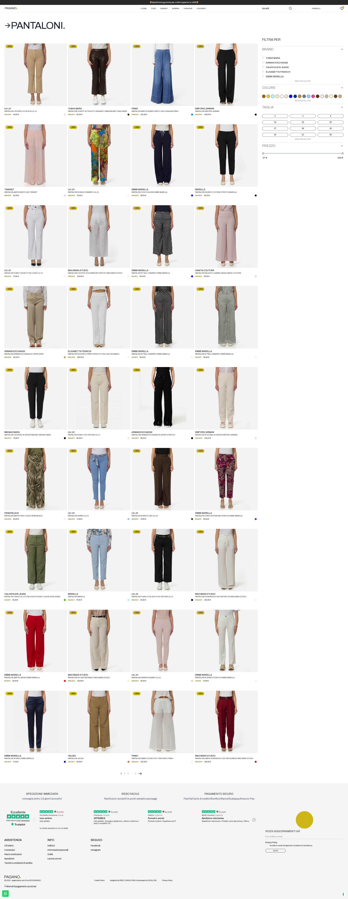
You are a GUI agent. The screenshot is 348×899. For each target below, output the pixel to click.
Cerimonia (188, 8)
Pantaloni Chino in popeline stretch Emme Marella (218, 516)
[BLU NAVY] (295, 96)
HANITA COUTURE (204, 270)
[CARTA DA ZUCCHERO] (304, 96)
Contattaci (9, 850)
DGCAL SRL (152, 880)
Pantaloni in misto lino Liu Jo (145, 516)
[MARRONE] (128, 115)
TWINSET (9, 189)
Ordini (50, 854)
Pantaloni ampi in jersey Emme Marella (22, 678)
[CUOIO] (335, 96)
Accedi (265, 8)
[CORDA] (326, 96)
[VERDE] (65, 600)
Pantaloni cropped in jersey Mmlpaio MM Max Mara (27, 435)
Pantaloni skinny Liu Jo (78, 516)
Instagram (96, 850)
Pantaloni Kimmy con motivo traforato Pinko (152, 758)
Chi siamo (9, 845)
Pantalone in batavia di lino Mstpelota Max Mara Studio (220, 597)
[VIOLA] (256, 519)
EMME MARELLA (140, 189)
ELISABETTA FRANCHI (79, 351)
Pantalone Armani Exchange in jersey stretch (153, 435)
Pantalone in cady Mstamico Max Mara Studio (89, 678)
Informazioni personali (57, 850)
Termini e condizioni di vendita (18, 863)
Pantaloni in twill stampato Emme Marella (151, 273)
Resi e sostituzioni (13, 854)
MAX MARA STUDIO (78, 270)
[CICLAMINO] (313, 96)
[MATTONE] (256, 762)
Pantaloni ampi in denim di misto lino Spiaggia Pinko (155, 111)
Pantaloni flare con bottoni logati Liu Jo (23, 273)
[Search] (290, 8)
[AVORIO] (268, 96)
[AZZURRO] (272, 96)
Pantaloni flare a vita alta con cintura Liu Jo (152, 597)
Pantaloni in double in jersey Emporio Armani (216, 435)
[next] (140, 773)
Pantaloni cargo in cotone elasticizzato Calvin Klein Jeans (32, 597)
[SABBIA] (65, 357)
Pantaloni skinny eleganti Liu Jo (146, 678)
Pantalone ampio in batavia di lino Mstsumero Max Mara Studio (224, 758)
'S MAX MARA (75, 108)
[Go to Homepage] (11, 8)
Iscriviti (275, 851)
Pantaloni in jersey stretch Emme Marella (214, 678)
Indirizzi (51, 845)
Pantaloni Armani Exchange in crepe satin (24, 354)
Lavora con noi (54, 858)
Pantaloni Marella (76, 597)
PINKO (135, 108)
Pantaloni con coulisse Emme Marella (149, 192)
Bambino (164, 8)
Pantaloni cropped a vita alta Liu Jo (20, 111)
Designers (201, 8)
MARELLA (200, 189)
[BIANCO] (281, 96)
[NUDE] (192, 681)
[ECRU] (340, 96)
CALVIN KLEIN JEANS (15, 594)
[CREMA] (331, 96)
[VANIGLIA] (256, 438)
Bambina (175, 8)
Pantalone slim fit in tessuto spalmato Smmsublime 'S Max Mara (97, 111)
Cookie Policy (99, 880)
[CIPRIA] (322, 96)
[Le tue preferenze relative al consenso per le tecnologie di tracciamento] (343, 894)
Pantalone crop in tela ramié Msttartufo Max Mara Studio (95, 273)
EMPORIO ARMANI (204, 108)
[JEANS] (192, 115)
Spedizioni (9, 858)
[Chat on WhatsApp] (5, 893)
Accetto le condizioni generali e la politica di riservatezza (291, 845)
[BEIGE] (277, 96)
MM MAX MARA (12, 432)
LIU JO (7, 108)
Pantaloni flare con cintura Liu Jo (84, 435)
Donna (144, 8)
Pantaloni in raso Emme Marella (19, 758)
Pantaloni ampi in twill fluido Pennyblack (23, 516)
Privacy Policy (167, 880)
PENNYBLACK (11, 513)
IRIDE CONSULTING (127, 880)
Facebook (95, 845)
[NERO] (256, 115)
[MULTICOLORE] (128, 195)
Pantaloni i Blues (76, 758)
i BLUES (72, 756)
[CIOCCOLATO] (317, 96)
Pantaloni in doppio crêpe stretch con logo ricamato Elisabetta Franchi (93, 354)
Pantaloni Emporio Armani (207, 111)
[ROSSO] (65, 681)
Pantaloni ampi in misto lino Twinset (20, 192)
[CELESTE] (308, 96)
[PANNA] (128, 438)
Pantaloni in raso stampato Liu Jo (83, 192)
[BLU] (290, 96)
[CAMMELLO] (299, 96)
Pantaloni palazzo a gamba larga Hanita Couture (218, 273)
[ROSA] (65, 195)
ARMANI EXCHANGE (14, 351)
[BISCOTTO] (286, 96)
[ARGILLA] (263, 96)
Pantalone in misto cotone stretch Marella (216, 192)
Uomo (153, 8)
